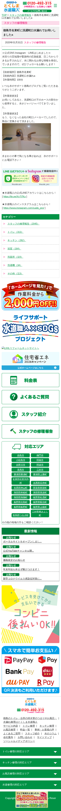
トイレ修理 (29, 726)
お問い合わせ (25, 737)
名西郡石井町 (40, 482)
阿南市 (40, 460)
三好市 (40, 469)
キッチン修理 (47, 726)
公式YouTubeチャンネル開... (18, 551)
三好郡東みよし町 (40, 513)
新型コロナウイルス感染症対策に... (22, 578)
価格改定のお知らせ (14, 560)
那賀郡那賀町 (40, 487)
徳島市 (20, 455)
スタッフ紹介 (32, 733)
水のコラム (50, 733)
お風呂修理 (9, 729)
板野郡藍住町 (40, 502)
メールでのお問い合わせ (37, 11)
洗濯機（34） (14, 265)
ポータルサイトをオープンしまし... (22, 541)
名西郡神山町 (20, 487)
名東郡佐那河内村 (21, 481)
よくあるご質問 (11, 733)
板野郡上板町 (40, 507)
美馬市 (20, 469)
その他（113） (15, 273)
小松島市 (20, 460)
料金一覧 (25, 729)
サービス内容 (10, 726)
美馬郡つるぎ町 (21, 515)
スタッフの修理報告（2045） (23, 223)
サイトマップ (44, 737)
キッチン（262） (16, 240)
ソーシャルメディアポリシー (19, 741)
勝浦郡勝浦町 (20, 474)
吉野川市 (20, 464)
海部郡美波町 (40, 492)
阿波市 (40, 464)
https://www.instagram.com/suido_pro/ (23, 208)
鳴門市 (40, 455)
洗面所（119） (15, 257)
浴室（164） (14, 248)
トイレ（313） (15, 232)
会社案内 (8, 737)
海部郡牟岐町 (20, 492)
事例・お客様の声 (44, 729)
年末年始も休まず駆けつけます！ (21, 569)
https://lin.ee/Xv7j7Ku (14, 196)
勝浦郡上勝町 (40, 474)
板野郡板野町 (20, 507)
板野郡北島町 (20, 502)
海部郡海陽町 (20, 497)
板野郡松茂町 (40, 497)
